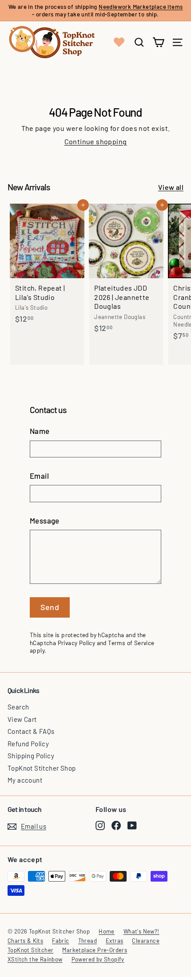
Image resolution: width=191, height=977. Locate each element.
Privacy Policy (77, 642)
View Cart (22, 719)
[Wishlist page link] (119, 42)
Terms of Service (131, 642)
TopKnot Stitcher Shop (42, 768)
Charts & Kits (25, 940)
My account (25, 780)
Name (40, 430)
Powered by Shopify (98, 959)
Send (50, 607)
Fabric (60, 940)
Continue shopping (95, 141)
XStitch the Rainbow (35, 959)
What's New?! (141, 931)
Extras (114, 940)
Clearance (145, 940)
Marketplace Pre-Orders (94, 949)
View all (170, 187)
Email (39, 475)
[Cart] (158, 42)
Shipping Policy (31, 756)
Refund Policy (28, 744)
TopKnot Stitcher (30, 949)
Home (107, 931)
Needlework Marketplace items (141, 6)
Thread (87, 940)
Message (45, 520)
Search (18, 707)
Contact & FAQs (31, 731)
